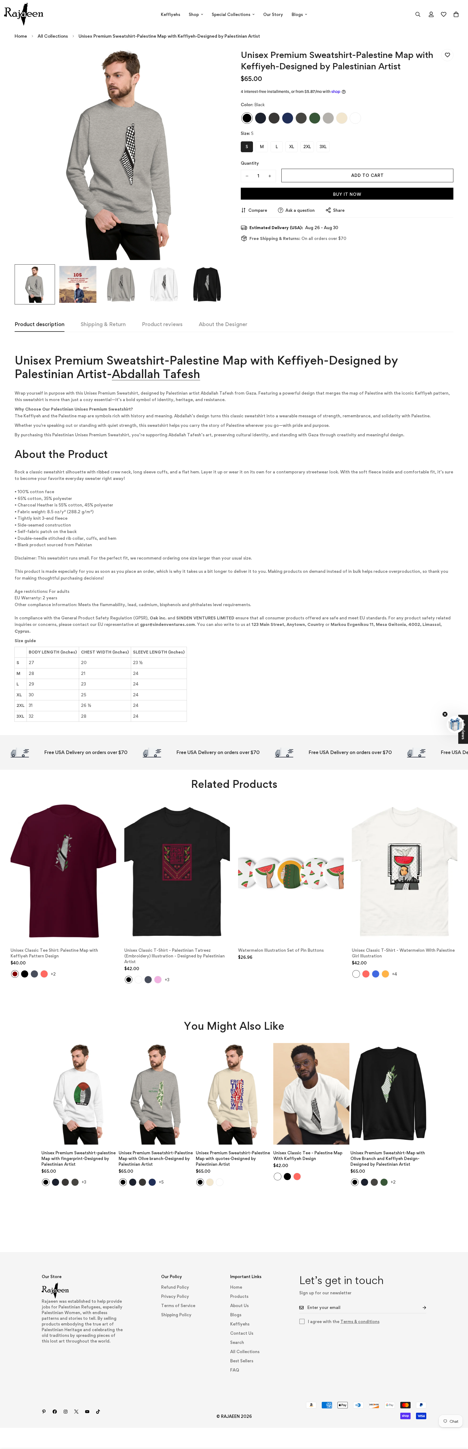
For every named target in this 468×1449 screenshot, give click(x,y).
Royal (375, 973)
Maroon (14, 973)
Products (239, 1296)
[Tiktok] (98, 1411)
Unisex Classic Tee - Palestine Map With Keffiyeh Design (307, 1155)
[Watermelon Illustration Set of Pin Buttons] (291, 871)
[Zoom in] (216, 59)
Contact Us (241, 1333)
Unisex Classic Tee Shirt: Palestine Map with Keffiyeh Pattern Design (54, 953)
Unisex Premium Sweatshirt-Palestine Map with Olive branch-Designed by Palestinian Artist (156, 1158)
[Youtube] (87, 1411)
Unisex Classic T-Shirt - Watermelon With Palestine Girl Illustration (403, 953)
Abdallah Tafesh (156, 373)
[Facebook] (55, 1411)
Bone (341, 117)
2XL (307, 146)
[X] (76, 1411)
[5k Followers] (65, 1411)
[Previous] (26, 1094)
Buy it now (347, 194)
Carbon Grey (328, 117)
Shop (194, 14)
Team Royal (287, 117)
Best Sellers (241, 1360)
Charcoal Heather (274, 117)
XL (291, 146)
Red (44, 973)
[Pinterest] (44, 1411)
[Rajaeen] (23, 14)
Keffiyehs (170, 14)
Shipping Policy (176, 1314)
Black (247, 117)
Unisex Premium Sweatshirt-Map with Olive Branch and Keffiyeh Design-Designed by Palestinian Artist (387, 1158)
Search (237, 1342)
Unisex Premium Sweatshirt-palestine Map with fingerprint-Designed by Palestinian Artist (78, 1158)
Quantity (250, 163)
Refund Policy (175, 1287)
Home (21, 36)
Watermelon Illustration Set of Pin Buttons (281, 950)
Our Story (273, 14)
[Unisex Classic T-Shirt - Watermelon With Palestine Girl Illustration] (404, 871)
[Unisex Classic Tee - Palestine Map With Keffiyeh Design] (311, 1094)
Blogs (297, 14)
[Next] (442, 1094)
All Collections (53, 36)
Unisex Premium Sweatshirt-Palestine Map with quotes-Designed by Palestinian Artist (233, 1158)
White (355, 117)
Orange (385, 973)
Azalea (157, 979)
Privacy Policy (175, 1296)
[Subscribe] (420, 1307)
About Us (239, 1305)
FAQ (234, 1370)
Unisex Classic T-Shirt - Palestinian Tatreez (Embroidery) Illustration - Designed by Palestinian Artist (174, 956)
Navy (34, 973)
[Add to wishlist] (447, 55)
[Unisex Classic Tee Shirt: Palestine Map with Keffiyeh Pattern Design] (63, 871)
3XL (323, 146)
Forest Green (314, 117)
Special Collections (231, 14)
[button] (456, 14)
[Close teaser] (445, 714)
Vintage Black (301, 117)
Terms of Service (178, 1305)
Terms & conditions (359, 1321)
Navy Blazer (260, 117)
